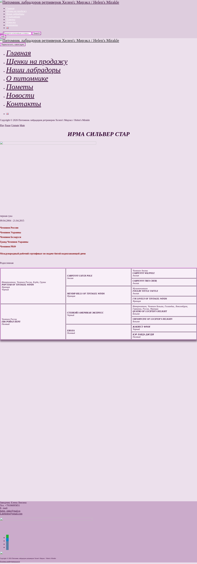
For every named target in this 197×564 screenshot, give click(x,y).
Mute (22, 125)
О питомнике (13, 16)
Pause (8, 125)
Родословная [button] (6, 263)
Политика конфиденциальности (10, 561)
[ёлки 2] (50, 417)
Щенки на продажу (16, 11)
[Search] (1, 34)
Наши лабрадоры (15, 14)
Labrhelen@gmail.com (11, 513)
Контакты (12, 25)
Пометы (10, 19)
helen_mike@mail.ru (10, 511)
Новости (11, 22)
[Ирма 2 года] (50, 495)
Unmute (15, 125)
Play (2, 125)
